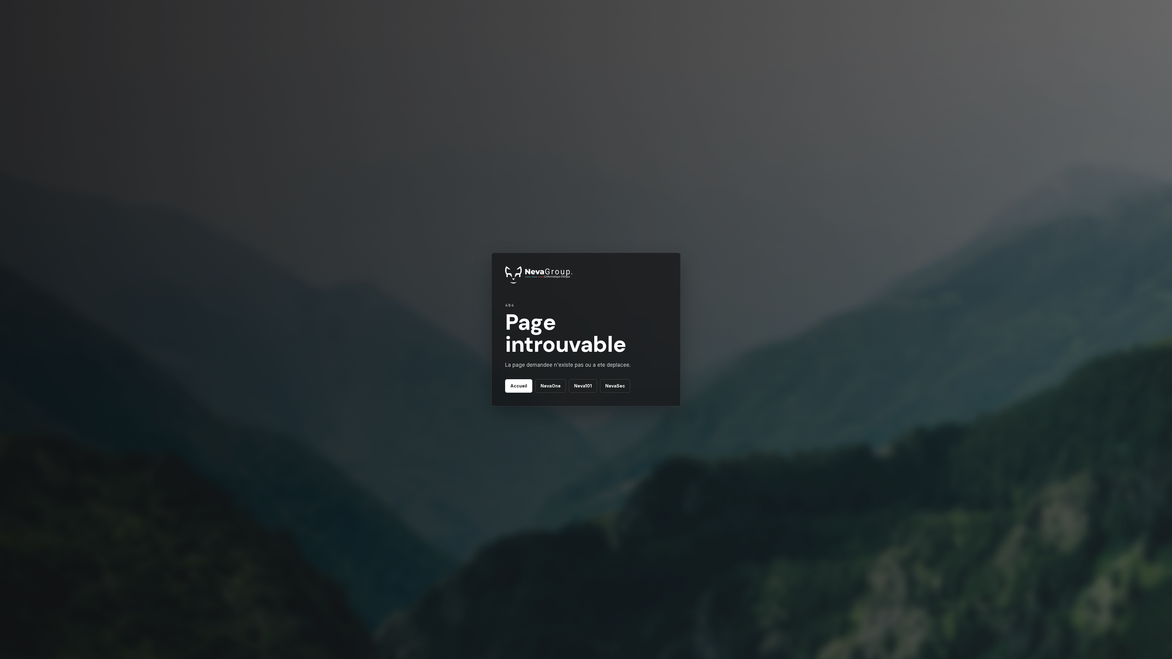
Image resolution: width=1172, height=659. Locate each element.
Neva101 (583, 385)
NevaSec (615, 385)
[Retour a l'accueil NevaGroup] (538, 275)
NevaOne (551, 385)
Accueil (518, 385)
